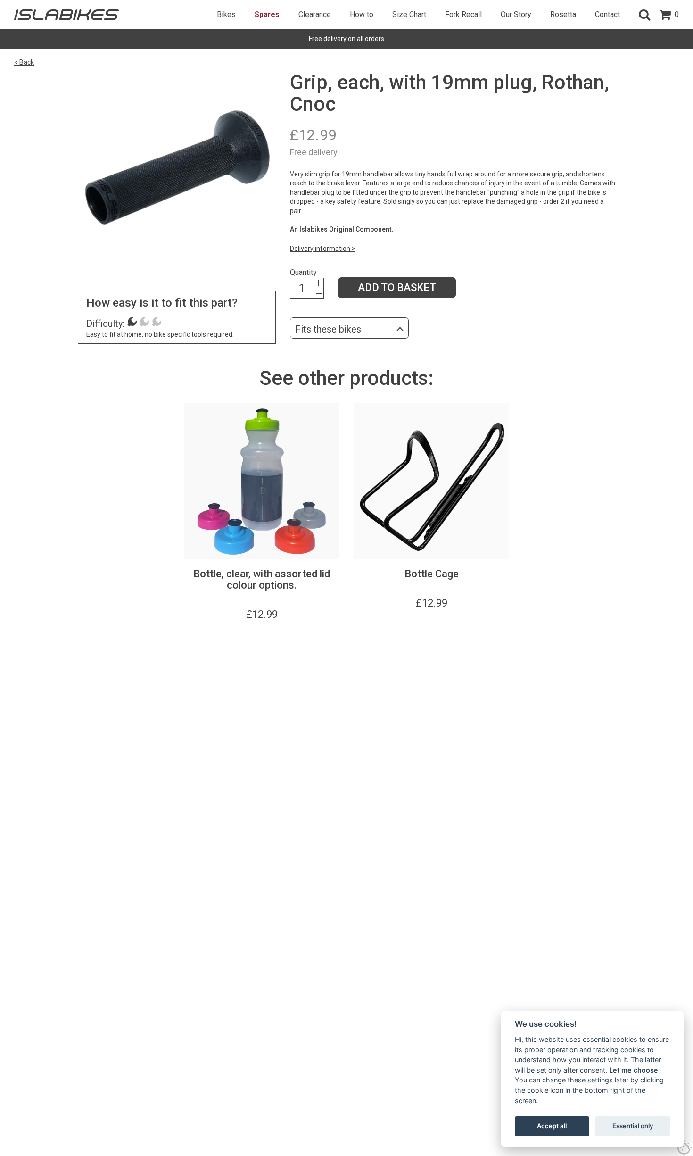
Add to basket (397, 287)
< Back (24, 62)
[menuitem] (226, 14)
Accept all (552, 1126)
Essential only (632, 1126)
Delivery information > (322, 248)
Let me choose (633, 1070)
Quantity (303, 272)
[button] (644, 14)
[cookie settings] (684, 1147)
